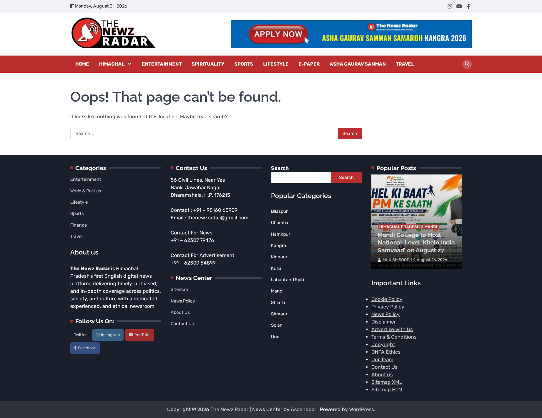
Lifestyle (276, 64)
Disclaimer (383, 322)
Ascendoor (303, 409)
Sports (243, 64)
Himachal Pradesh (399, 226)
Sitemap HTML (388, 390)
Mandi (430, 226)
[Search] (467, 64)
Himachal (112, 64)
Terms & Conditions (394, 337)
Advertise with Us (392, 329)
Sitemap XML (386, 382)
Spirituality (208, 64)
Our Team (382, 359)
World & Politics (85, 191)
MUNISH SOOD (396, 259)
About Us (180, 312)
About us (382, 375)
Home (82, 64)
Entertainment (162, 64)
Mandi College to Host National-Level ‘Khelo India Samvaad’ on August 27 (416, 242)
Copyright (383, 344)
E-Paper (309, 64)
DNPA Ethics (386, 352)
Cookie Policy (386, 299)
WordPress (361, 409)
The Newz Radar (229, 409)
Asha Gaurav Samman (358, 64)
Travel (405, 64)
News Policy (183, 301)
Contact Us (182, 323)
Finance (78, 225)
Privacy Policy (387, 307)
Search (280, 168)
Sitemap (179, 289)
